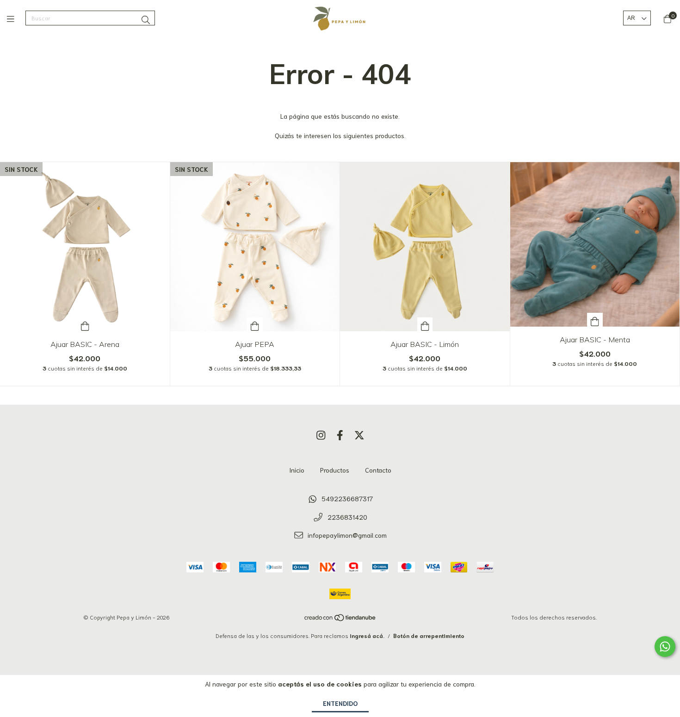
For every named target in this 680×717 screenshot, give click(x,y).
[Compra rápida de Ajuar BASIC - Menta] (595, 320)
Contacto (378, 470)
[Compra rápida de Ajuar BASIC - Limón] (425, 324)
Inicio (296, 470)
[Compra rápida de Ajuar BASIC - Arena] (85, 324)
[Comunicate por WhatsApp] (665, 646)
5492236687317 (347, 498)
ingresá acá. (367, 635)
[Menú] (16, 18)
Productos (334, 470)
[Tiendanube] (340, 619)
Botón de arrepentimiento (428, 635)
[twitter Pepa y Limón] (359, 434)
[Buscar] (146, 19)
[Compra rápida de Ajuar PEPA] (255, 324)
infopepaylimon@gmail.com (347, 535)
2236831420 (347, 517)
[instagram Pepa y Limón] (321, 434)
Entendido (340, 703)
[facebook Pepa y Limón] (340, 434)
